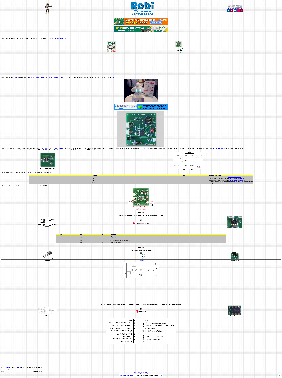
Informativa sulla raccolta (127, 375)
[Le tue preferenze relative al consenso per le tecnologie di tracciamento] (279, 375)
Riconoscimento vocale (118, 149)
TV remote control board (8, 37)
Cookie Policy (144, 373)
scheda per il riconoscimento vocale (37, 77)
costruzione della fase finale (60, 38)
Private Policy (137, 373)
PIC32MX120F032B (57, 148)
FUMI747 (7, 367)
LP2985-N (44, 149)
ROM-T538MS (145, 148)
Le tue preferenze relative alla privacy (147, 375)
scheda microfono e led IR (28, 37)
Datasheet (141, 229)
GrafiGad (16, 367)
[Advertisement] (141, 65)
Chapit (114, 77)
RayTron (15, 77)
